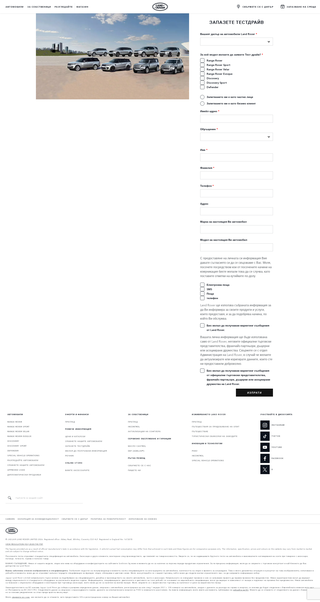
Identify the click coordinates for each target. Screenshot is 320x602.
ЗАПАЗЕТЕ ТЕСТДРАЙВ (77, 446)
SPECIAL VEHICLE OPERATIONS (23, 455)
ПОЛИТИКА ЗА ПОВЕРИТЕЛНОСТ (108, 519)
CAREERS (10, 519)
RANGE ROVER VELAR (18, 431)
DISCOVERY (13, 441)
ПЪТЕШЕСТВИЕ (200, 431)
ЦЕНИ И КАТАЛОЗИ (75, 436)
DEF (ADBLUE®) (136, 451)
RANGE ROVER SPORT (18, 426)
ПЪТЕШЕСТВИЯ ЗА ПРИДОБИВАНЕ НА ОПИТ (215, 426)
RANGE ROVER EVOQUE (19, 436)
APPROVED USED (16, 470)
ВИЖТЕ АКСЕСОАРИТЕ (77, 470)
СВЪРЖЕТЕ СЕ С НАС (139, 465)
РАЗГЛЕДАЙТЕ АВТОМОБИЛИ (22, 460)
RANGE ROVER (14, 421)
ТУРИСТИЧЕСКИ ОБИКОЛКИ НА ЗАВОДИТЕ (215, 436)
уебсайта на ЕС (241, 590)
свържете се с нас (21, 597)
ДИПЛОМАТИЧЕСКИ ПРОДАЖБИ (24, 474)
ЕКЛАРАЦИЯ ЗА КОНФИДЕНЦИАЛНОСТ (38, 519)
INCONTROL (134, 426)
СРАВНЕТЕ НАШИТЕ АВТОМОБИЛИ (25, 465)
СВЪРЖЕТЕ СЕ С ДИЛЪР (75, 519)
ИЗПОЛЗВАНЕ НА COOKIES (143, 519)
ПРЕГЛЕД (70, 421)
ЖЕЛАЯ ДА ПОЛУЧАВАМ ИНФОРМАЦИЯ (86, 451)
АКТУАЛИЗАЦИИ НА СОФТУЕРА (144, 431)
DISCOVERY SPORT (17, 446)
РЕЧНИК (69, 455)
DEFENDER (13, 450)
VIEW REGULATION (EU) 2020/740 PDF (24, 544)
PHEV (194, 451)
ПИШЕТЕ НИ (134, 470)
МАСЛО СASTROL (137, 446)
